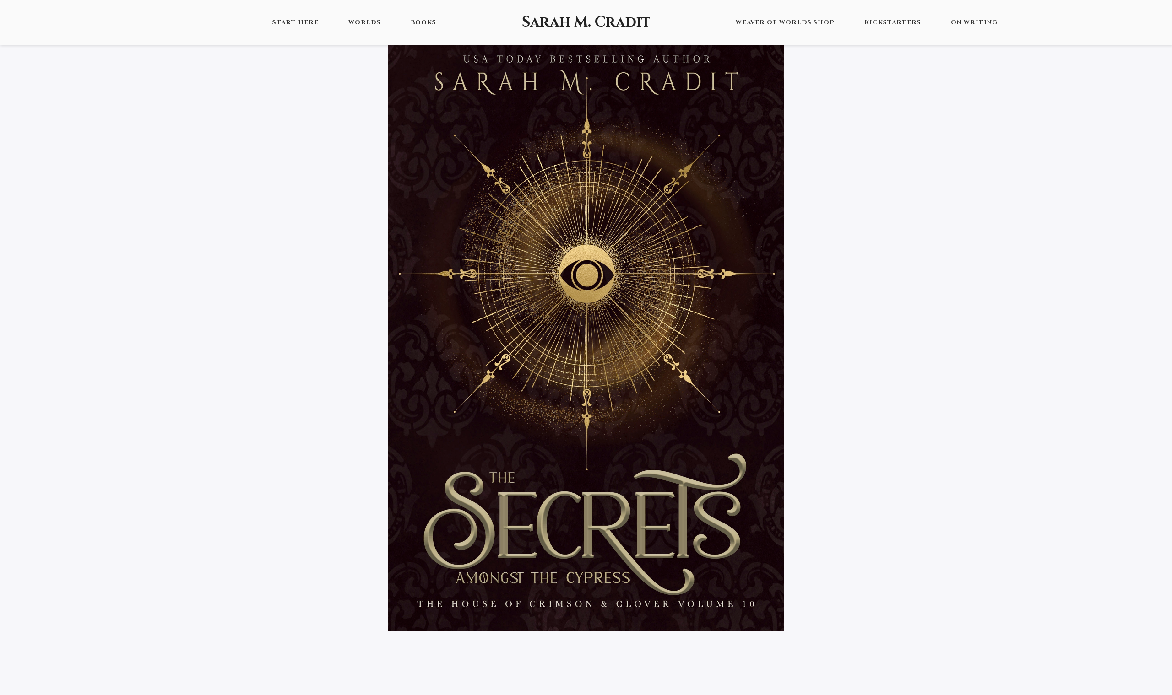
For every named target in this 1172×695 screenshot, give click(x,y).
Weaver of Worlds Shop (785, 22)
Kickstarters (892, 22)
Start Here (295, 22)
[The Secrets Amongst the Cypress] (585, 334)
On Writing (974, 22)
